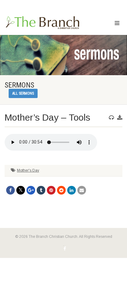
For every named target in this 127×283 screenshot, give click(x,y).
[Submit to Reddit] (61, 190)
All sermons (23, 93)
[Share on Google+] (31, 190)
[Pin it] (51, 190)
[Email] (81, 190)
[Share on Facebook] (10, 190)
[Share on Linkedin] (71, 190)
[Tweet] (20, 190)
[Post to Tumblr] (41, 190)
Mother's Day (28, 170)
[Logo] (42, 23)
